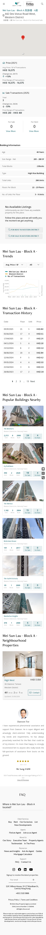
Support (23, 859)
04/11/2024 (8, 343)
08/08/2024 (8, 353)
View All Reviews (23, 780)
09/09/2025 (8, 329)
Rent (16, 822)
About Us (23, 837)
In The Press (29, 843)
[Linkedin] (25, 869)
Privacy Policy (13, 900)
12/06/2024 (8, 357)
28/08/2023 (8, 372)
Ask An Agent (28, 851)
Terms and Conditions (29, 900)
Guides (39, 851)
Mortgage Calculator (23, 854)
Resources (23, 848)
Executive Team (20, 840)
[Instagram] (14, 869)
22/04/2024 (8, 367)
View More (11, 131)
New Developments (23, 825)
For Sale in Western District (25, 236)
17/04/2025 (8, 338)
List (36, 822)
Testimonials (16, 843)
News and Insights (12, 851)
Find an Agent (15, 832)
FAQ (17, 862)
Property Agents (36, 840)
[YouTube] (31, 869)
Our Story (7, 840)
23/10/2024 (8, 348)
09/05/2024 (8, 362)
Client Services (23, 819)
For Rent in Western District (25, 229)
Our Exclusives (26, 822)
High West (9, 680)
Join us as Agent (30, 832)
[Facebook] (19, 869)
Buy (10, 822)
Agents (23, 830)
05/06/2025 (8, 334)
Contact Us (26, 862)
